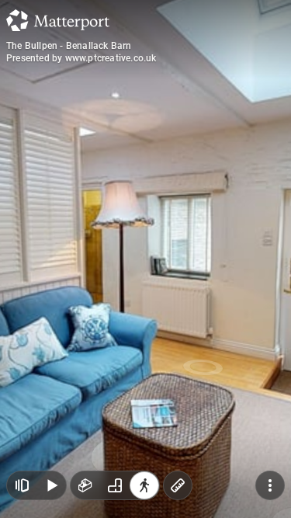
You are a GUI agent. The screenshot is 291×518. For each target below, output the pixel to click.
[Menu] (270, 485)
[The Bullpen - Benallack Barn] (145, 259)
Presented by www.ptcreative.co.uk (81, 58)
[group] (115, 485)
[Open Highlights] (22, 485)
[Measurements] (177, 485)
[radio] (85, 485)
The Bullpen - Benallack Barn (69, 45)
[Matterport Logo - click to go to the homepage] (58, 20)
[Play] (51, 485)
